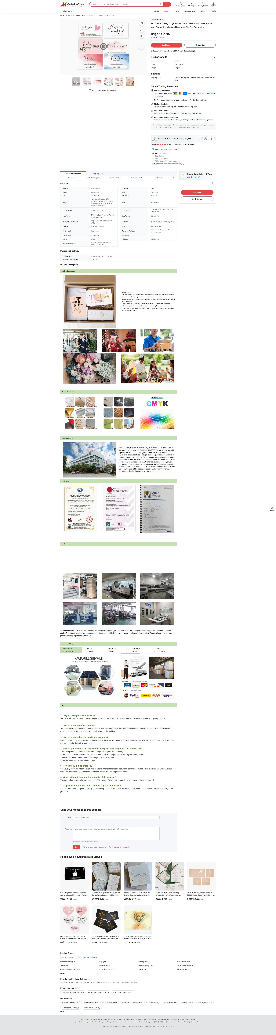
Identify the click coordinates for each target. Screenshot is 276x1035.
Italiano (127, 1022)
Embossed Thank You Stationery (73, 992)
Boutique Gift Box (183, 962)
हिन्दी (167, 1022)
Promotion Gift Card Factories (132, 1003)
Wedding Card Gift (187, 1003)
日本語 (162, 1022)
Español (94, 1022)
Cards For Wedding (152, 1003)
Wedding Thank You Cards (106, 15)
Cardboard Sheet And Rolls (69, 969)
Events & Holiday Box (145, 966)
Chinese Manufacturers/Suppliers (112, 1019)
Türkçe (180, 1022)
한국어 (155, 1022)
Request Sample (189, 51)
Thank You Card (91, 15)
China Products (95, 1019)
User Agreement (150, 1026)
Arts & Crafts (70, 15)
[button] (169, 178)
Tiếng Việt (187, 1022)
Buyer (166, 11)
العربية (149, 1022)
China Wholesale (129, 1019)
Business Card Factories (70, 1003)
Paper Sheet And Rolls (106, 969)
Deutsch (134, 1022)
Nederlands (142, 1022)
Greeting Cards (80, 15)
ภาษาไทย (173, 1022)
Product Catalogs (91, 957)
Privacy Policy (170, 1026)
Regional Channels (163, 1019)
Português (102, 1022)
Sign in (213, 6)
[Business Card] (212, 183)
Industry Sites (152, 1019)
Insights (192, 1019)
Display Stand (104, 962)
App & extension (189, 11)
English (87, 1022)
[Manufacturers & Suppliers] (72, 4)
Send (76, 847)
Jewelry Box (64, 966)
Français (109, 1022)
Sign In (154, 164)
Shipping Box (142, 962)
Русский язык (119, 1022)
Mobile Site (185, 1019)
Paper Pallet (142, 969)
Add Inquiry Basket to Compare (104, 90)
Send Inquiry (167, 45)
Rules (214, 11)
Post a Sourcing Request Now (120, 847)
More (62, 1012)
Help (177, 11)
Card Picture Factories (90, 1003)
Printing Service (182, 969)
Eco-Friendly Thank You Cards (123, 992)
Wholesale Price (141, 1019)
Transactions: (184, 144)
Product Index (175, 1019)
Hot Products (85, 1019)
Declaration (160, 1026)
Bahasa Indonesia (198, 1022)
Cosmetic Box (103, 966)
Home (62, 15)
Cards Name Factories (109, 1003)
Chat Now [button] (201, 45)
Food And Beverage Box (68, 962)
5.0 (188, 177)
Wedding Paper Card (205, 1003)
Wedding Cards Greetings (70, 1008)
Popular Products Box (184, 966)
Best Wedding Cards (170, 1003)
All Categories (67, 11)
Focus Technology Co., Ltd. (124, 1026)
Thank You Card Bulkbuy (92, 1008)
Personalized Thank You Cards (98, 992)
